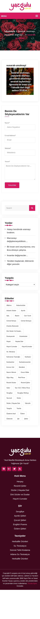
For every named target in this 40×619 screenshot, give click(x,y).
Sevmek (9, 398)
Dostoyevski (11, 336)
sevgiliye (9, 393)
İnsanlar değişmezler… (17, 255)
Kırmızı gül (10, 367)
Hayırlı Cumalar (20, 499)
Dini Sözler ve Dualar (20, 494)
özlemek (9, 419)
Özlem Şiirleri (20, 529)
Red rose (21, 377)
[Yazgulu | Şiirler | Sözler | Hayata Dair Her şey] (20, 6)
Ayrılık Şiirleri (20, 516)
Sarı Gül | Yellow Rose (22, 388)
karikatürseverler (25, 362)
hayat (8, 341)
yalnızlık (27, 403)
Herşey (20, 481)
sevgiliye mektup (23, 393)
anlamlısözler (20, 305)
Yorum (7, 161)
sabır (8, 388)
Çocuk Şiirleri (20, 520)
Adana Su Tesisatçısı (20, 554)
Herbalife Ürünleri (20, 541)
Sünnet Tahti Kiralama (20, 550)
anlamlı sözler (11, 310)
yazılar (19, 408)
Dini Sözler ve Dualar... (14, 331)
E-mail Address (10, 135)
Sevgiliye (20, 511)
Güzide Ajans (32, 583)
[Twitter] (14, 469)
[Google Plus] (9, 469)
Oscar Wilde (25, 372)
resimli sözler (11, 382)
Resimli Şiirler (25, 382)
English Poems (20, 524)
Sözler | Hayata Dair (13, 403)
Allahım (9, 305)
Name (7, 123)
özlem (22, 413)
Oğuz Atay (10, 377)
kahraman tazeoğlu (13, 357)
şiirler (26, 419)
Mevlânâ (22, 367)
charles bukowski (12, 326)
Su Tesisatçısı (20, 546)
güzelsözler (23, 336)
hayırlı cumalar (12, 346)
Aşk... (8, 315)
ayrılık (23, 310)
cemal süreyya (26, 321)
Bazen (17, 315)
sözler (19, 398)
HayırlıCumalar (27, 346)
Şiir (18, 419)
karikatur (28, 357)
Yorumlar (12, 185)
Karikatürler (10, 362)
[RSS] (20, 469)
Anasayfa (10, 31)
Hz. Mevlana (11, 352)
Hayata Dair (19, 341)
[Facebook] (4, 469)
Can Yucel (27, 315)
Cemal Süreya (11, 321)
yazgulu (9, 408)
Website (8, 148)
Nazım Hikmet (11, 372)
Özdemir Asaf (11, 413)
